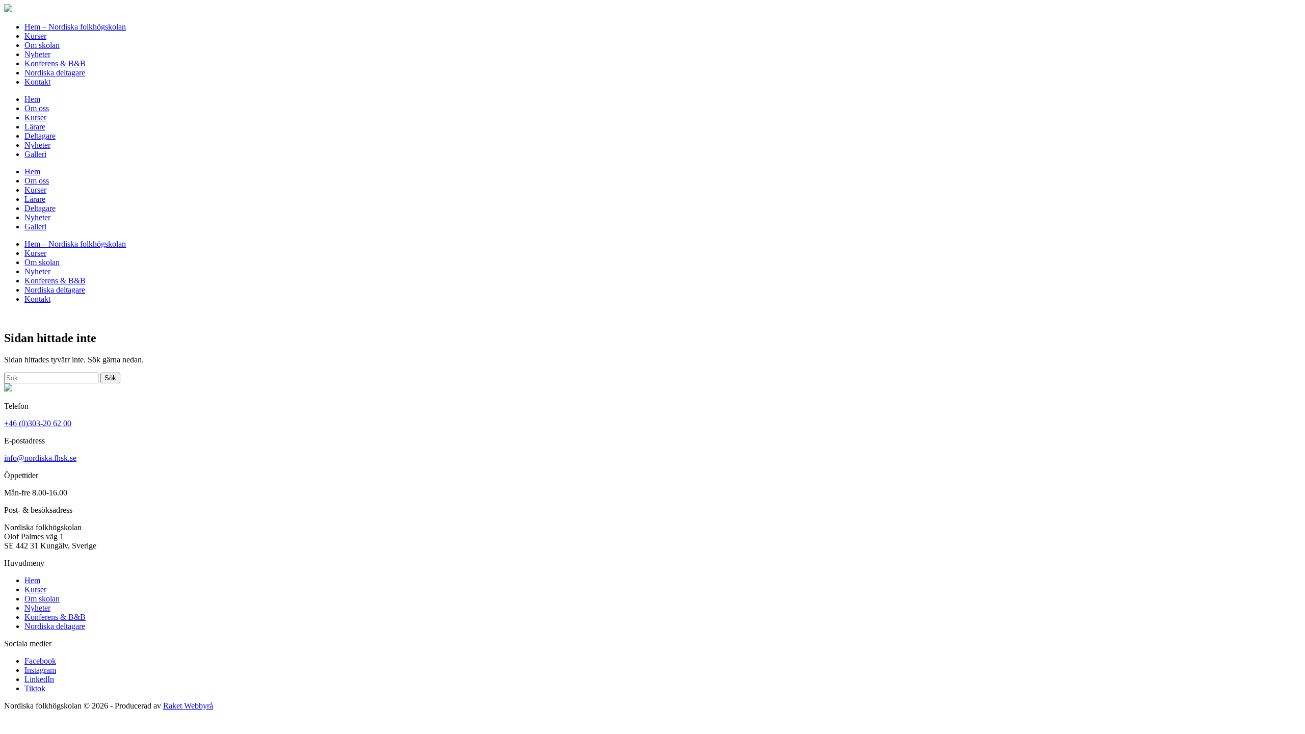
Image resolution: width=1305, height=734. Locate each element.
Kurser (35, 36)
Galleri (35, 154)
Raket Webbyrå (188, 705)
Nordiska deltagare (54, 72)
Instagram (40, 670)
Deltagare (40, 136)
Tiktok (34, 688)
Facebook (40, 661)
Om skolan (42, 45)
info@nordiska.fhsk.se (40, 458)
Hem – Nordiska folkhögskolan (75, 26)
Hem (32, 99)
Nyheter (37, 54)
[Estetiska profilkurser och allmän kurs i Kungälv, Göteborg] (8, 9)
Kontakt (37, 81)
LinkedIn (39, 679)
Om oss (36, 108)
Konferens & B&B (55, 63)
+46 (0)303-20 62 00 (37, 423)
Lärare (34, 126)
